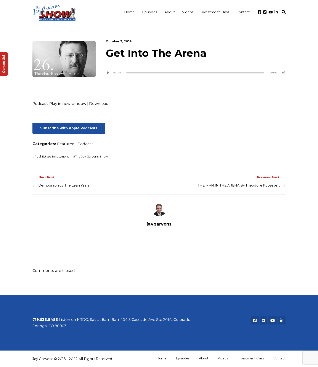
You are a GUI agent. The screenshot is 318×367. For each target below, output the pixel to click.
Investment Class (215, 12)
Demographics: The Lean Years (64, 185)
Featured (66, 143)
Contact (243, 12)
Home (129, 12)
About (169, 12)
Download (99, 103)
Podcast (85, 143)
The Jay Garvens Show (91, 156)
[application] (196, 72)
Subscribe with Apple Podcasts (68, 128)
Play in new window (67, 103)
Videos (187, 12)
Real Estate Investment (51, 156)
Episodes (149, 12)
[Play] (108, 72)
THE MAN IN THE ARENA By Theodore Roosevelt (239, 185)
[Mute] (283, 72)
